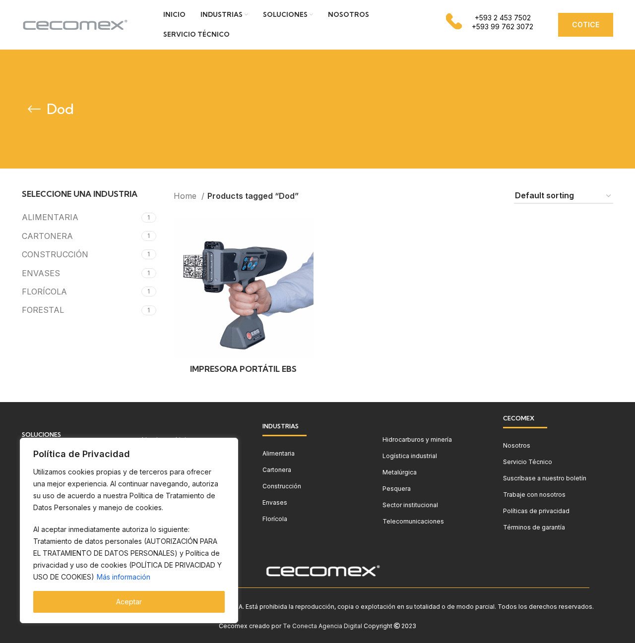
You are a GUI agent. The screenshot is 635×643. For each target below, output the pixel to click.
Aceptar (129, 601)
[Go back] (34, 109)
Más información (123, 577)
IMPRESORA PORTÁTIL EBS (243, 369)
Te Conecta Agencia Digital (322, 626)
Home (186, 196)
